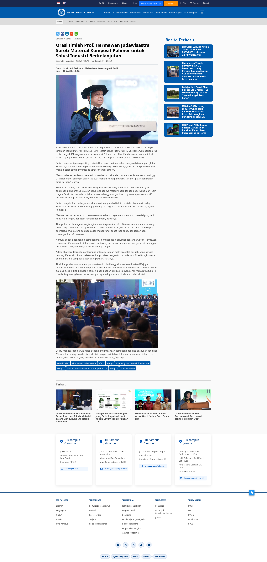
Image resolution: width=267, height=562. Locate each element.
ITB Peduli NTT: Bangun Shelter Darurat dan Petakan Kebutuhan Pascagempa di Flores (195, 129)
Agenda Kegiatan (120, 556)
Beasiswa (126, 515)
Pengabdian (161, 12)
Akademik (90, 21)
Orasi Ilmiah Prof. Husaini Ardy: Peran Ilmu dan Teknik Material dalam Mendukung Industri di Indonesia (73, 417)
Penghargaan (175, 12)
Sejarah (59, 505)
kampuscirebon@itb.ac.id (154, 466)
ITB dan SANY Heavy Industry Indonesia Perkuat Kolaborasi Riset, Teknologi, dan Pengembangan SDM (193, 111)
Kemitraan (193, 519)
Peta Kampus (62, 523)
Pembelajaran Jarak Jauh (133, 519)
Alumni (125, 3)
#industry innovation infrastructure (132, 363)
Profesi (92, 510)
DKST (190, 505)
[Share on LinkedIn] (67, 34)
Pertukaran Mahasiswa (99, 505)
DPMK (191, 515)
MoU (116, 21)
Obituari (124, 21)
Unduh (59, 515)
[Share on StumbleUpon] (71, 34)
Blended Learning (130, 523)
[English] (64, 2)
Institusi (101, 21)
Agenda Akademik (130, 532)
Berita (68, 39)
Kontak (195, 3)
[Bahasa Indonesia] (58, 2)
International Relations (151, 4)
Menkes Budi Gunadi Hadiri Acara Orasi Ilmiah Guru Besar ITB (152, 416)
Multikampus (190, 12)
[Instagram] (125, 545)
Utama (70, 21)
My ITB (183, 3)
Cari (207, 3)
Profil (101, 3)
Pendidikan (135, 12)
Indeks (133, 21)
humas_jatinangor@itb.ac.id (116, 469)
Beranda (59, 39)
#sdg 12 (61, 368)
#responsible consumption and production (87, 368)
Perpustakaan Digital (131, 528)
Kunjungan (61, 510)
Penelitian (148, 12)
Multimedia (159, 556)
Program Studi (128, 510)
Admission (171, 4)
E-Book (146, 556)
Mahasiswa (113, 3)
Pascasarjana (95, 515)
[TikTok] (141, 545)
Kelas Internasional (98, 523)
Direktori (60, 519)
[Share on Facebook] (62, 34)
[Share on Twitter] (58, 34)
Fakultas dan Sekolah (131, 505)
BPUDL (191, 523)
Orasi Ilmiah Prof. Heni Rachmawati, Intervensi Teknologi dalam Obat (188, 416)
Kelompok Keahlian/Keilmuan (163, 511)
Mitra (135, 3)
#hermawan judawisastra (84, 363)
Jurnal (158, 517)
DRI (189, 510)
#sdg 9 (110, 363)
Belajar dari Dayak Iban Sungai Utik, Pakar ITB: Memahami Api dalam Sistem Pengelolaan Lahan (195, 92)
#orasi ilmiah (63, 363)
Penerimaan (122, 12)
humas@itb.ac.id (71, 469)
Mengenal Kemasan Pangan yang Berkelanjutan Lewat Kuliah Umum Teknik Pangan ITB (112, 417)
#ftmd (101, 363)
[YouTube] (149, 545)
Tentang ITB (108, 12)
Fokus (135, 556)
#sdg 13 (114, 368)
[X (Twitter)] (133, 545)
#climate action (127, 368)
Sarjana (92, 519)
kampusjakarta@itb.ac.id (193, 478)
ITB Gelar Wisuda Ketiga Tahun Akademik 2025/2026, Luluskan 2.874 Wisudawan (195, 50)
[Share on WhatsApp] (76, 34)
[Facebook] (118, 545)
